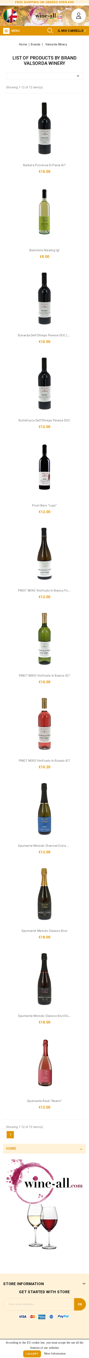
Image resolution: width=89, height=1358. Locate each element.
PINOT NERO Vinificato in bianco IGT (44, 675)
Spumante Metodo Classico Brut (44, 930)
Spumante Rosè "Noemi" (44, 1101)
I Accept (32, 1353)
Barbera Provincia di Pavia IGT (44, 165)
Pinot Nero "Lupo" (44, 505)
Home (11, 1148)
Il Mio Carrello (71, 30)
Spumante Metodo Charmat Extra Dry (44, 845)
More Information (55, 1353)
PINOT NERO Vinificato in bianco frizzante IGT (50, 590)
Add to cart (49, 148)
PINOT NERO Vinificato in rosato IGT (44, 760)
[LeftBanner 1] (44, 1210)
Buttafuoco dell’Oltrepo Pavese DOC (44, 420)
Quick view (39, 151)
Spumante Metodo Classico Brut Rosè (45, 1016)
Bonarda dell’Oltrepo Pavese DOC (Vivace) (48, 335)
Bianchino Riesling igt (44, 250)
